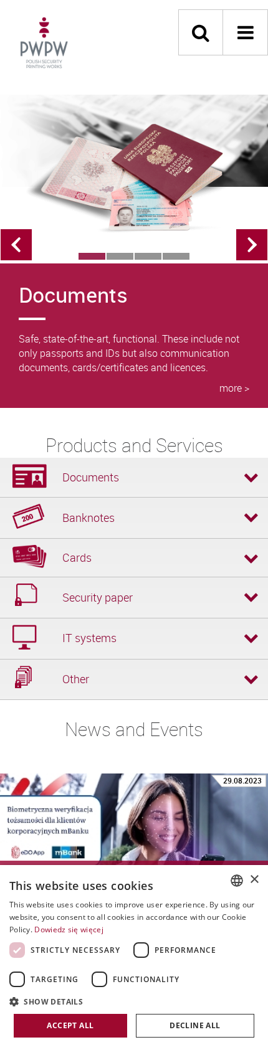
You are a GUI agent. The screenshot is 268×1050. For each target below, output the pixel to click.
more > (234, 388)
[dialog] (134, 957)
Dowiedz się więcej (68, 929)
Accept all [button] (70, 1025)
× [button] (254, 879)
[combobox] (237, 880)
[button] (134, 1001)
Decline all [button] (195, 1025)
